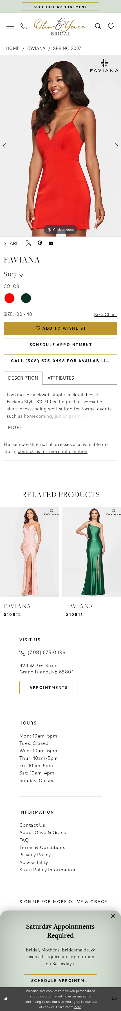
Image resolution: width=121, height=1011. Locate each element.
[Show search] (98, 26)
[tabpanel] (60, 146)
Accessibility (33, 862)
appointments (49, 687)
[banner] (60, 27)
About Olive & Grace (42, 832)
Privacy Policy (35, 854)
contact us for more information (53, 451)
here (77, 1007)
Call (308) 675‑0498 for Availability (61, 360)
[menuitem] (10, 26)
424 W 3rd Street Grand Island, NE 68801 (46, 668)
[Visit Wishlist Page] (111, 26)
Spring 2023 (67, 48)
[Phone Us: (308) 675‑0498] (23, 26)
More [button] (16, 427)
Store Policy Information (47, 869)
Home (13, 48)
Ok (114, 999)
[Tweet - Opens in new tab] (28, 243)
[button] (10, 26)
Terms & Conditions (42, 847)
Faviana (36, 48)
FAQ (24, 839)
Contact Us (32, 824)
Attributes (61, 378)
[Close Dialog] (5, 999)
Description (23, 378)
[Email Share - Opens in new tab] (51, 243)
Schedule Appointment (61, 344)
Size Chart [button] (105, 314)
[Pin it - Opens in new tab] (40, 243)
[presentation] (29, 552)
